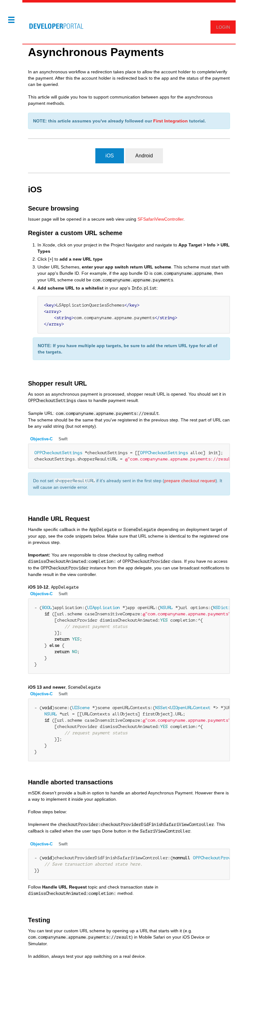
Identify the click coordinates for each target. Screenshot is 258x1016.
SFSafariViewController (160, 219)
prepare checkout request (190, 480)
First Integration (170, 120)
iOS (109, 155)
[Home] (53, 23)
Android (144, 155)
